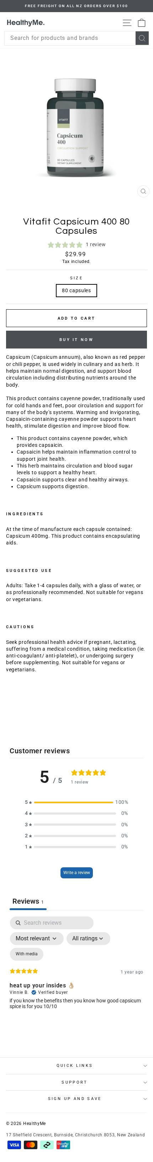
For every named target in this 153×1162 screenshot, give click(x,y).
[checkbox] (26, 954)
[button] (76, 802)
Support (75, 1082)
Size (76, 278)
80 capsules (76, 290)
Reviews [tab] (28, 901)
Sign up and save (75, 1098)
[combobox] (76, 38)
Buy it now (76, 339)
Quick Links (75, 1065)
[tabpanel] (76, 977)
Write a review (76, 872)
